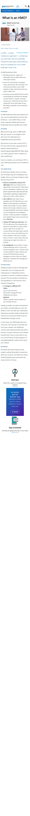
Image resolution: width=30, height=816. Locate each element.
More (18, 11)
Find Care (15, 386)
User (28, 6)
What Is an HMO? (13, 48)
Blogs (6, 48)
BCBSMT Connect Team (13, 23)
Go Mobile (15, 412)
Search (25, 6)
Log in (5, 290)
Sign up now (15, 432)
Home (2, 48)
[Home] (11, 6)
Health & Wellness (7, 11)
